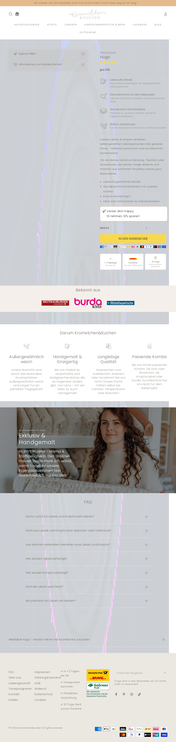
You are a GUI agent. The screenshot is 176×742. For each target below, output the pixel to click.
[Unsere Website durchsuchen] (10, 14)
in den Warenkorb (133, 238)
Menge (104, 228)
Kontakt (14, 694)
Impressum (42, 672)
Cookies (40, 700)
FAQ (11, 672)
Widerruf (41, 689)
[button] (109, 62)
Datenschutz (44, 694)
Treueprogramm (20, 689)
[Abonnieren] (165, 673)
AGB (37, 683)
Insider (13, 700)
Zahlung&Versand (47, 678)
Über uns (15, 678)
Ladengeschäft (20, 683)
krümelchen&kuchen (29, 727)
